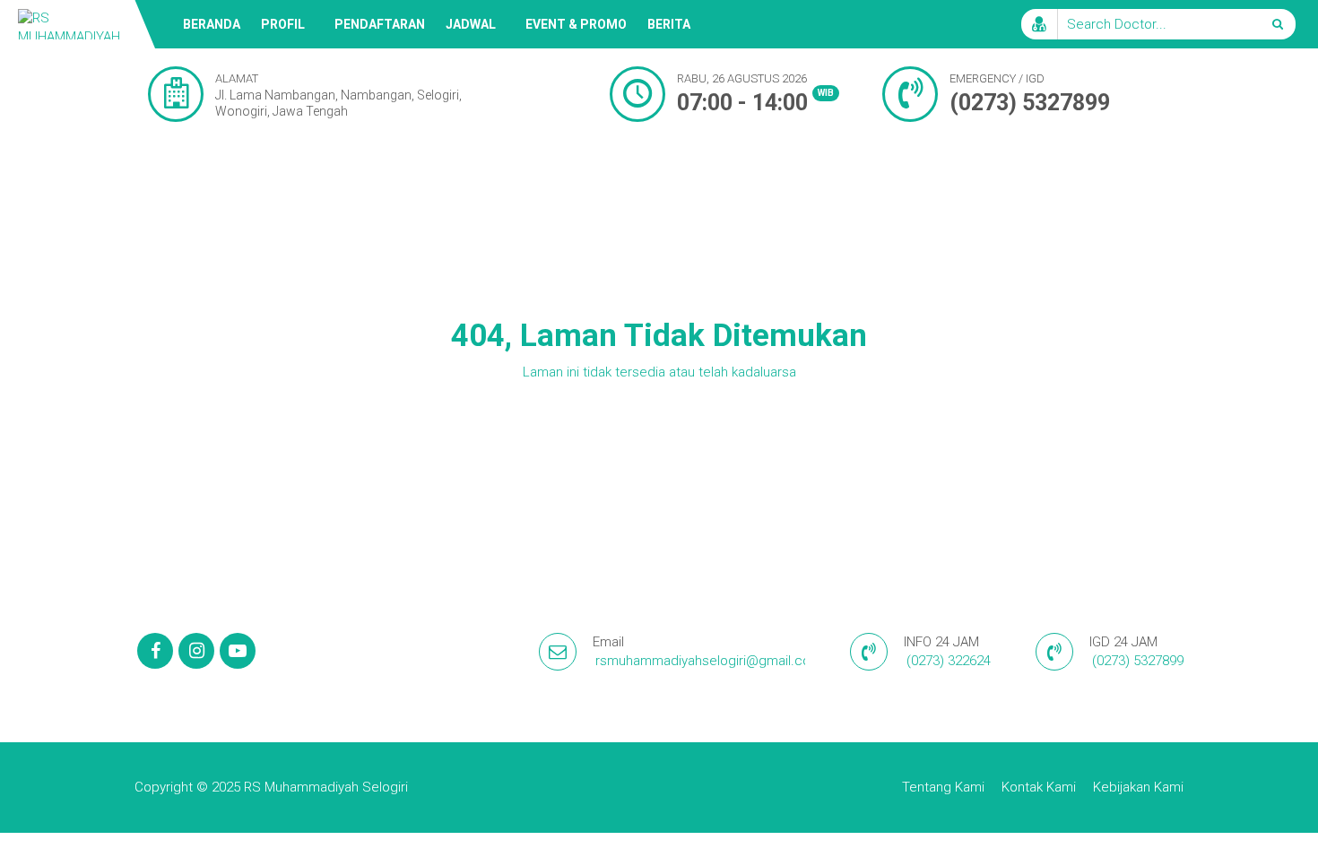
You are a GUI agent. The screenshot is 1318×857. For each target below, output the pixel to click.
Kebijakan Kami (1138, 787)
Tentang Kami (943, 787)
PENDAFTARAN (379, 24)
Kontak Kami (1039, 787)
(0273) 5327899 (1029, 103)
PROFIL (283, 24)
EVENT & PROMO (576, 24)
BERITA (668, 24)
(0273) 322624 (948, 661)
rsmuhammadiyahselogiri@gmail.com (708, 661)
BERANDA (211, 24)
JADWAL (471, 24)
